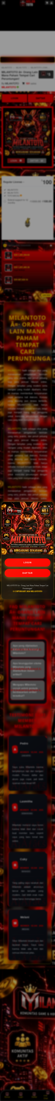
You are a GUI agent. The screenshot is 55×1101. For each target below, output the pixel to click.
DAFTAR (27, 573)
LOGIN (28, 562)
